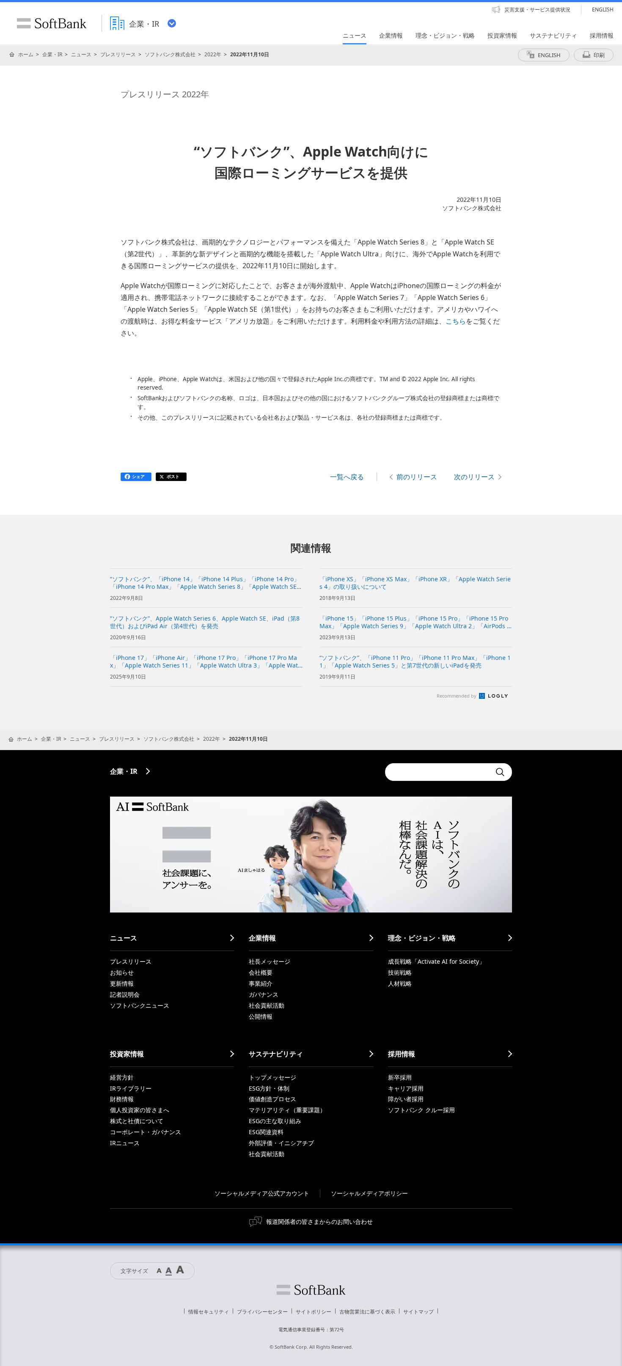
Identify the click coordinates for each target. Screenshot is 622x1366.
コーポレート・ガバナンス (145, 1132)
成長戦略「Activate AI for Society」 (436, 961)
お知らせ (122, 972)
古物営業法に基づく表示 (367, 1311)
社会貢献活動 (266, 1005)
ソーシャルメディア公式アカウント (262, 1193)
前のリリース (416, 477)
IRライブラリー (130, 1088)
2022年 (212, 54)
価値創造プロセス (272, 1099)
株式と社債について (136, 1121)
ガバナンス (263, 994)
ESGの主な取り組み (275, 1121)
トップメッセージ (272, 1077)
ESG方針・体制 (269, 1088)
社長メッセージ (269, 961)
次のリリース (474, 477)
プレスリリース (118, 54)
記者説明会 (125, 994)
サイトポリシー (313, 1311)
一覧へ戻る (347, 476)
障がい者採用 (406, 1099)
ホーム (25, 54)
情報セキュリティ (208, 1311)
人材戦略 (400, 983)
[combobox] (437, 772)
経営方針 (122, 1077)
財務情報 (122, 1099)
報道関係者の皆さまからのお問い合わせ (319, 1222)
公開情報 (260, 1016)
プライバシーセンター (262, 1311)
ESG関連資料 (266, 1132)
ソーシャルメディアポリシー (369, 1193)
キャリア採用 (406, 1088)
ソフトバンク (311, 1290)
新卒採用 (400, 1077)
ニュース (81, 54)
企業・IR (52, 54)
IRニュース (125, 1143)
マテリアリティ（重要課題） (287, 1110)
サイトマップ (418, 1311)
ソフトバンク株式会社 (170, 54)
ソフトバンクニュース (139, 1005)
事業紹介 (260, 983)
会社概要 (260, 972)
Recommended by (457, 696)
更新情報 (122, 983)
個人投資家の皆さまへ (139, 1110)
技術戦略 (400, 972)
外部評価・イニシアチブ (281, 1143)
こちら (456, 321)
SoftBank (52, 23)
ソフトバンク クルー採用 (421, 1110)
